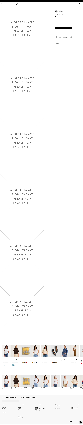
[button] (10, 346)
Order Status (19, 406)
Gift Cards (19, 409)
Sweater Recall (20, 418)
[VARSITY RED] (81, 363)
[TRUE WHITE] (34, 362)
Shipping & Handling (20, 408)
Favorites (3, 406)
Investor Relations (20, 417)
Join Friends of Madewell (38, 406)
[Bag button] (81, 3)
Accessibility (19, 416)
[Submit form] (18, 401)
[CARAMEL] (52, 362)
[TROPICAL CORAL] (26, 362)
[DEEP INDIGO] (36, 362)
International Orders (20, 415)
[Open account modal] (79, 3)
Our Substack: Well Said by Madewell (40, 408)
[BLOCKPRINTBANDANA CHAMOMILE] (23, 362)
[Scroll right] (8, 363)
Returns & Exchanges (4, 408)
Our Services (19, 407)
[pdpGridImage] (22, 34)
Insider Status (4, 407)
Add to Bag (26, 364)
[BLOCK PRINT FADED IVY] (25, 362)
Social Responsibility (37, 410)
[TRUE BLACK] (54, 362)
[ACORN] (32, 362)
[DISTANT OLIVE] (56, 362)
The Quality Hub (37, 407)
